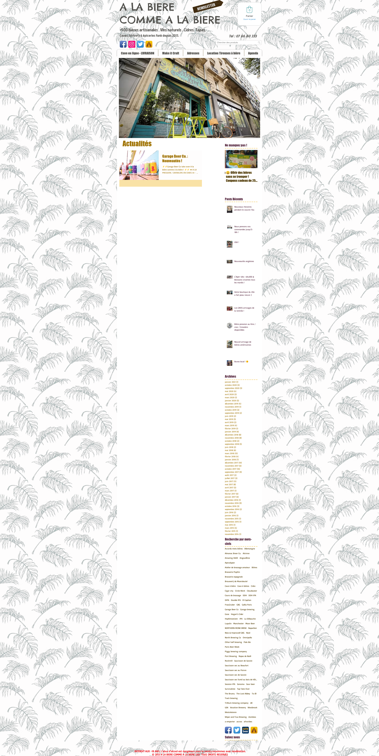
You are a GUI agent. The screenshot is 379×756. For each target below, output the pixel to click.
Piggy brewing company (236, 651)
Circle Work (240, 590)
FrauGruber (230, 604)
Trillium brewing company (236, 703)
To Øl (254, 693)
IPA (241, 618)
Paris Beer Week (232, 647)
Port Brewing (231, 656)
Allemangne (249, 548)
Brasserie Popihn (232, 572)
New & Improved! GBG (234, 632)
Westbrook (252, 707)
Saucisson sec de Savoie (235, 674)
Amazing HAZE (231, 558)
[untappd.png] (149, 44)
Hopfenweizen (231, 618)
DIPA (227, 600)
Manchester (238, 623)
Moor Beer (250, 623)
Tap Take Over (243, 689)
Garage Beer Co (232, 609)
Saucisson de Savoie (243, 660)
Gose (227, 614)
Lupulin (228, 623)
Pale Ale (247, 642)
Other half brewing (233, 642)
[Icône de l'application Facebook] (123, 44)
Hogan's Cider (237, 614)
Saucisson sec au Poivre (235, 670)
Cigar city (229, 590)
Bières (254, 567)
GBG (238, 604)
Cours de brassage (233, 595)
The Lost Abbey (243, 693)
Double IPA (236, 600)
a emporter (230, 721)
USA (226, 707)
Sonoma (240, 684)
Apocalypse (230, 562)
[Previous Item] (229, 159)
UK (251, 703)
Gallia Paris (247, 604)
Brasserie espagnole (234, 576)
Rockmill (228, 660)
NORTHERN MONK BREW (235, 628)
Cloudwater (252, 590)
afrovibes (248, 721)
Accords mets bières (234, 548)
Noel (248, 632)
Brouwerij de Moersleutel (236, 581)
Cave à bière (230, 586)
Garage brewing (247, 609)
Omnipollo (247, 637)
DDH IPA (252, 595)
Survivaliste (230, 689)
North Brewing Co (233, 637)
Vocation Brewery (238, 707)
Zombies (252, 717)
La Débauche (250, 618)
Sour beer (250, 684)
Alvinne (246, 553)
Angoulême (245, 558)
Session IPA (230, 684)
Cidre (253, 586)
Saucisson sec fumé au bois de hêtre (241, 679)
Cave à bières (243, 586)
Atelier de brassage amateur (237, 567)
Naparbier (252, 628)
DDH (245, 595)
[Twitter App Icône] (140, 44)
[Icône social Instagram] (131, 44)
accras (239, 721)
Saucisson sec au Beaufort (236, 665)
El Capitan (247, 600)
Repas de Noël (245, 656)
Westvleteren (231, 712)
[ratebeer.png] (245, 730)
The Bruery (230, 693)
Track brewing (231, 698)
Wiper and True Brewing (236, 717)
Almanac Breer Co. (233, 553)
